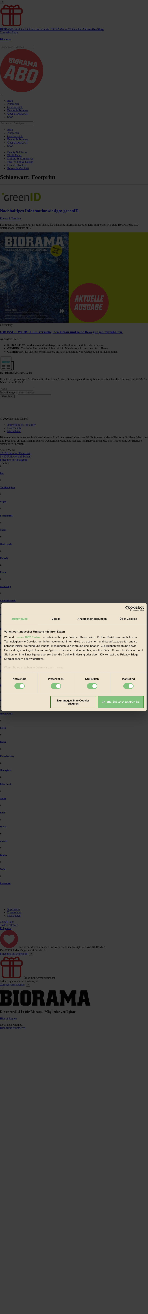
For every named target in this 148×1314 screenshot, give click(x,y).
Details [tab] (55, 618)
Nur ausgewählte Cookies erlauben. (73, 702)
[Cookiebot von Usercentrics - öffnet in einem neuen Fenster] (128, 608)
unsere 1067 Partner (28, 637)
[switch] (56, 686)
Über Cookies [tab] (128, 618)
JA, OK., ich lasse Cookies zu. (121, 702)
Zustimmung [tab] (20, 618)
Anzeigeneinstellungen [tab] (92, 618)
